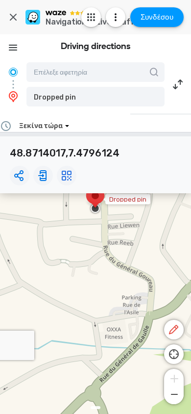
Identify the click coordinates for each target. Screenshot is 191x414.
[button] (95, 96)
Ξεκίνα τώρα (41, 126)
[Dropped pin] (95, 200)
